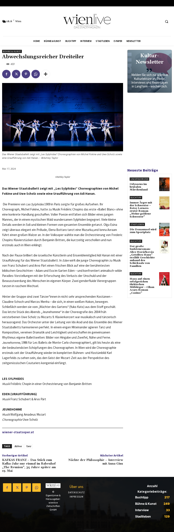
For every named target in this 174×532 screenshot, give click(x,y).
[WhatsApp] (35, 74)
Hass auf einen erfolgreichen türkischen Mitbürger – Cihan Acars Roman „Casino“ (142, 286)
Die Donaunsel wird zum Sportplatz (143, 231)
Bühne (18, 446)
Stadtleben (137, 224)
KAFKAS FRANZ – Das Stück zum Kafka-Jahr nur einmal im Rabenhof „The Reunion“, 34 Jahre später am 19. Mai (29, 465)
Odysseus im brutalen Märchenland (139, 187)
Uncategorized (139, 179)
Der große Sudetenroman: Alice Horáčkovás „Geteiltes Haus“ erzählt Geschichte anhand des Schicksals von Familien (142, 256)
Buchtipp (135, 197)
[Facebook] (6, 74)
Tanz (28, 446)
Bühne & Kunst (12, 51)
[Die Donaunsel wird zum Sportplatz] (164, 229)
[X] (16, 74)
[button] (166, 21)
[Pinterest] (26, 74)
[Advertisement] (149, 132)
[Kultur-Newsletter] (150, 71)
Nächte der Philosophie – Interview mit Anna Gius (95, 462)
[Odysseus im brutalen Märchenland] (164, 184)
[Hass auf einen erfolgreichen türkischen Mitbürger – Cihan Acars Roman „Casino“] (164, 279)
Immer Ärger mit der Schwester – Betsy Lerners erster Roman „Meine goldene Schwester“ (141, 209)
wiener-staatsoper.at (18, 432)
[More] (45, 74)
